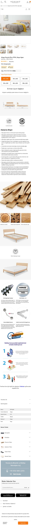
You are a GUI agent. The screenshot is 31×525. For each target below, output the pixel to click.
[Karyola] (6, 5)
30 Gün (14, 70)
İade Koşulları (4, 403)
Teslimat (22, 386)
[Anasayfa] (2, 5)
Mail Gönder (17, 474)
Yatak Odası (8, 451)
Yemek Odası (8, 456)
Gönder (25, 487)
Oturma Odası (8, 442)
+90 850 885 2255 (16, 471)
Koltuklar (7, 437)
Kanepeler (7, 432)
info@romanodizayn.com (8, 495)
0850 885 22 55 (23, 495)
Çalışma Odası (8, 447)
